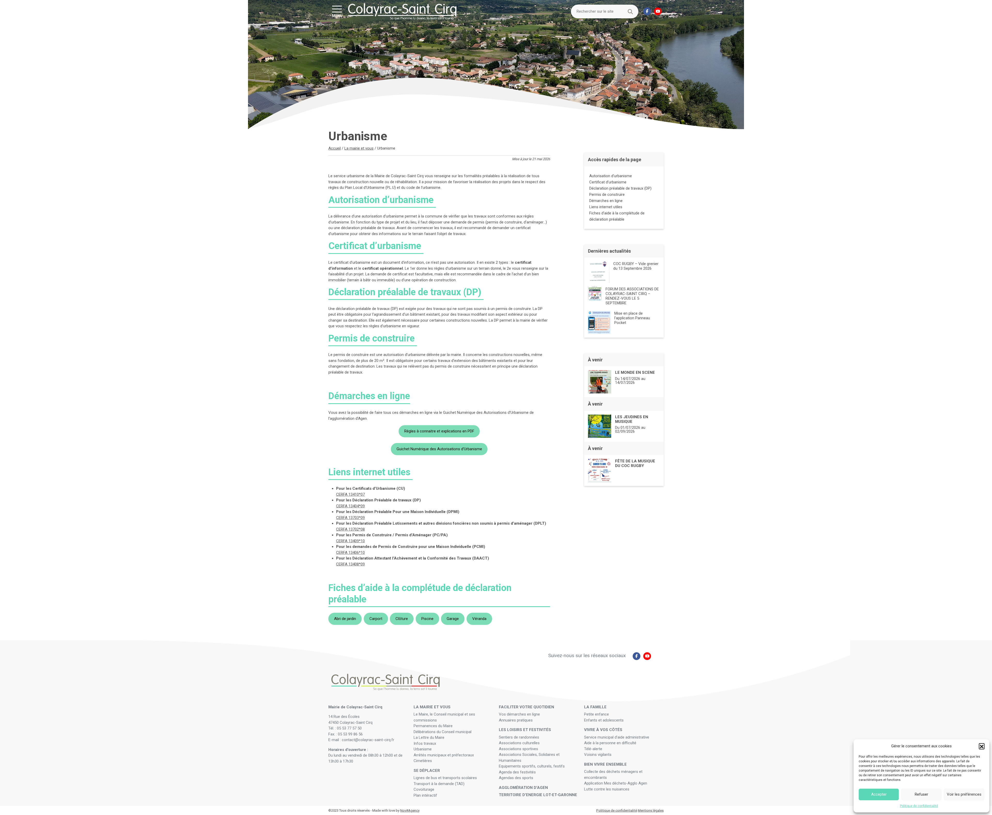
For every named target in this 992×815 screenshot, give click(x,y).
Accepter (879, 794)
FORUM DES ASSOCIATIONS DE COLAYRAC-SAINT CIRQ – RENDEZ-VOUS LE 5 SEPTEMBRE (632, 296)
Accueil (334, 148)
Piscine (427, 618)
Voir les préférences (964, 794)
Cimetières (423, 760)
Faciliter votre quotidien (526, 707)
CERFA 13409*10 (350, 541)
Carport (375, 618)
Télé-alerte (593, 749)
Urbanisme (423, 749)
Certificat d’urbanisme (608, 182)
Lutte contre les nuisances (607, 789)
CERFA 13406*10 (350, 552)
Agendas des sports (516, 777)
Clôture (402, 618)
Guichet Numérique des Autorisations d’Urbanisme (439, 449)
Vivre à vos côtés (603, 729)
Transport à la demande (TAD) (439, 783)
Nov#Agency (410, 810)
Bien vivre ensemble (605, 764)
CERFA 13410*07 (350, 494)
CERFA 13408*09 (350, 564)
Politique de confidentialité (919, 806)
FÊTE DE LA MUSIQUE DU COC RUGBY (635, 463)
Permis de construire (607, 194)
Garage (453, 618)
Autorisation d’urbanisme (611, 176)
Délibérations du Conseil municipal (442, 731)
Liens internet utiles (606, 207)
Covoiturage (424, 789)
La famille (595, 707)
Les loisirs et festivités (525, 729)
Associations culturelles (519, 743)
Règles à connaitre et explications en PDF (439, 431)
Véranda (479, 618)
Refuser (921, 794)
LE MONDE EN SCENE (635, 372)
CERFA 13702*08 (350, 529)
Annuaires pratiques (516, 720)
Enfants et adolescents (604, 720)
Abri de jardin (345, 618)
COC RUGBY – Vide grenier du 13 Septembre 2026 (635, 266)
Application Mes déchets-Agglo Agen (615, 783)
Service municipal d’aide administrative (617, 737)
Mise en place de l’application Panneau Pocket (632, 318)
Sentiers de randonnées (519, 737)
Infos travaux (425, 743)
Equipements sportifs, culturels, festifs (532, 766)
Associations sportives (518, 749)
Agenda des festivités (517, 772)
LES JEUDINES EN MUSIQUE (631, 419)
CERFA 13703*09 (350, 517)
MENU (337, 15)
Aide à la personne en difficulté (610, 743)
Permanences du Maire (433, 726)
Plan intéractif (425, 795)
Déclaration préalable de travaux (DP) (621, 188)
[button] (981, 746)
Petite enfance (596, 714)
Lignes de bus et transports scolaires (445, 777)
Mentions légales (651, 810)
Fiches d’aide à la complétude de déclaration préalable (617, 216)
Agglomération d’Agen (523, 787)
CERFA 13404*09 (350, 506)
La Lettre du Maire (429, 737)
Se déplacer (427, 770)
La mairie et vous (359, 148)
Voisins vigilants (597, 754)
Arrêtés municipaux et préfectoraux (444, 755)
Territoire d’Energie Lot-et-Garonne (538, 795)
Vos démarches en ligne (520, 714)
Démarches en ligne (606, 200)
